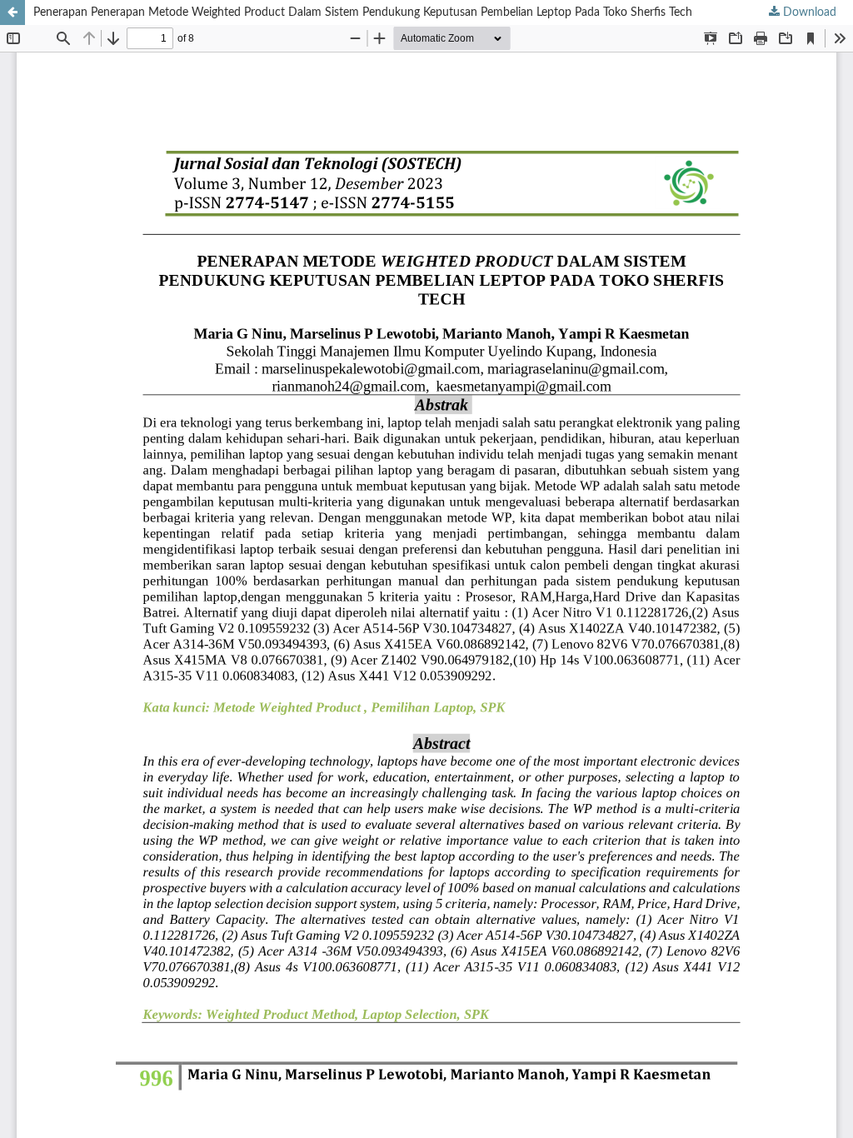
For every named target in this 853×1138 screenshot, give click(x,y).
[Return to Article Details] (12, 12)
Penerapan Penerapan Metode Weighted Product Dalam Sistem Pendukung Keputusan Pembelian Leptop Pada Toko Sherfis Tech (362, 12)
